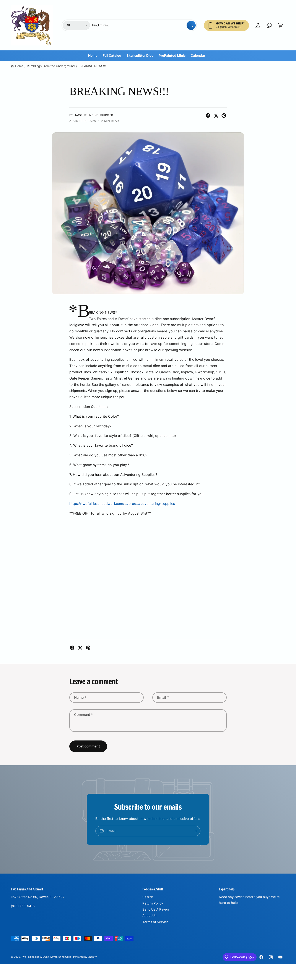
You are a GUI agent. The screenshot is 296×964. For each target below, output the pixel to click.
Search (147, 897)
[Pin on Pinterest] (224, 115)
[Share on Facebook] (208, 115)
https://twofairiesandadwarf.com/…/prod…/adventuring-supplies (122, 503)
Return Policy (152, 903)
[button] (280, 25)
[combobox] (144, 25)
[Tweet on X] (216, 115)
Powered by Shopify (85, 956)
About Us (149, 916)
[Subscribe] (195, 831)
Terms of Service (155, 922)
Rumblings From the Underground (51, 66)
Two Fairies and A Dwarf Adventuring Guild (46, 956)
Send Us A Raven (155, 909)
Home (19, 66)
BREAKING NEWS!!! (92, 66)
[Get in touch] (269, 25)
